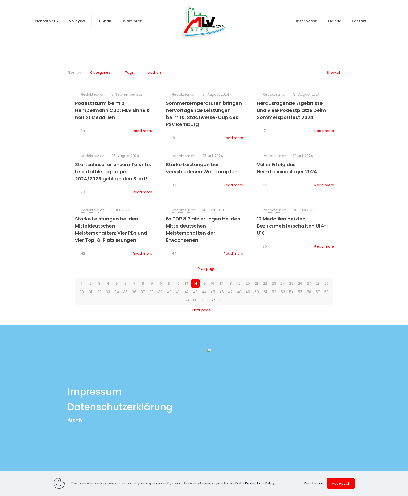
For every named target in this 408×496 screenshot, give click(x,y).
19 (239, 283)
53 (282, 291)
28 (318, 283)
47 (230, 291)
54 (291, 291)
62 (213, 299)
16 (212, 283)
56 (309, 291)
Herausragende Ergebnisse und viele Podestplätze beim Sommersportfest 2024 (291, 110)
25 (291, 283)
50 (256, 291)
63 (221, 299)
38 (151, 291)
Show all (333, 72)
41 (178, 291)
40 (169, 291)
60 (195, 299)
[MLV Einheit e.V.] (204, 21)
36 (134, 291)
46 (221, 291)
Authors (155, 72)
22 (265, 283)
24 (282, 283)
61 (204, 299)
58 (326, 291)
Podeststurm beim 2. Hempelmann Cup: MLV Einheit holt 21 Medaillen (112, 110)
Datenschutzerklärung (120, 407)
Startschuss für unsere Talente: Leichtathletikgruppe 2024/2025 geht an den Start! (113, 171)
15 (204, 283)
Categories (100, 72)
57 (317, 291)
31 (90, 291)
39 (160, 291)
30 (82, 291)
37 (143, 291)
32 (99, 291)
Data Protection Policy (255, 483)
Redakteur (90, 94)
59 (186, 299)
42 (186, 291)
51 (265, 291)
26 (300, 283)
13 (186, 283)
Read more (142, 130)
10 (160, 283)
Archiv (75, 420)
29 (326, 283)
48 (239, 291)
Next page (201, 310)
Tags (129, 72)
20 (248, 283)
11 (169, 283)
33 (108, 291)
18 (230, 283)
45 (212, 291)
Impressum (95, 391)
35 (125, 291)
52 (274, 291)
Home (187, 48)
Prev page (207, 268)
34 (117, 291)
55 (300, 291)
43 (195, 291)
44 (204, 291)
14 (195, 283)
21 (256, 283)
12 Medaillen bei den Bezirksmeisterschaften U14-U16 (292, 226)
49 (248, 291)
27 (309, 283)
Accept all (341, 483)
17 (221, 283)
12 (177, 283)
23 (274, 283)
